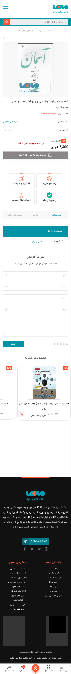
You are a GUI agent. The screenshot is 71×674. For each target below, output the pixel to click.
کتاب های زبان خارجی (17, 582)
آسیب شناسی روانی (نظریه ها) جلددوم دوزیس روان (44, 406)
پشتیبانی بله (49, 200)
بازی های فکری (17, 595)
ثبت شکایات (53, 573)
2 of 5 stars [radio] (63, 344)
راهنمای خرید (49, 183)
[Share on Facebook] (10, 39)
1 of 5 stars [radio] (66, 344)
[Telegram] (39, 549)
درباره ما (53, 591)
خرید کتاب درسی (18, 569)
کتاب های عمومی (28, 30)
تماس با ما (53, 569)
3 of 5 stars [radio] (60, 344)
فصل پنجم (37, 241)
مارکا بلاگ (53, 586)
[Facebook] (24, 549)
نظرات (35, 215)
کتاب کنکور (18, 600)
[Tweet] (22, 39)
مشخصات (56, 215)
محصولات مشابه (14, 215)
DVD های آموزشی (18, 591)
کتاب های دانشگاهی (18, 577)
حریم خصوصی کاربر (53, 595)
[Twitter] (31, 549)
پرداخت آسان (18, 609)
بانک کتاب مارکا (44, 30)
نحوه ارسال (53, 582)
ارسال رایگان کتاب (21, 200)
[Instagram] (46, 549)
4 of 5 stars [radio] (57, 344)
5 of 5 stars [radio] (54, 344)
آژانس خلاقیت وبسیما (29, 652)
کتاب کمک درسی (18, 573)
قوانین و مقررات (21, 183)
